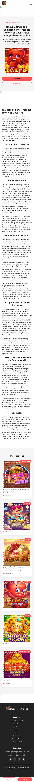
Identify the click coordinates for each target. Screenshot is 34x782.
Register (9, 779)
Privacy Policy (17, 736)
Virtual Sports (17, 724)
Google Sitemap (17, 742)
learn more (17, 84)
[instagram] (14, 759)
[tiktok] (19, 759)
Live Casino (17, 727)
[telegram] (23, 759)
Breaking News (15, 22)
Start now (17, 78)
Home (8, 22)
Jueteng (17, 730)
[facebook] (10, 759)
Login (25, 779)
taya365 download (17, 721)
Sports (17, 733)
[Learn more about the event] (17, 14)
